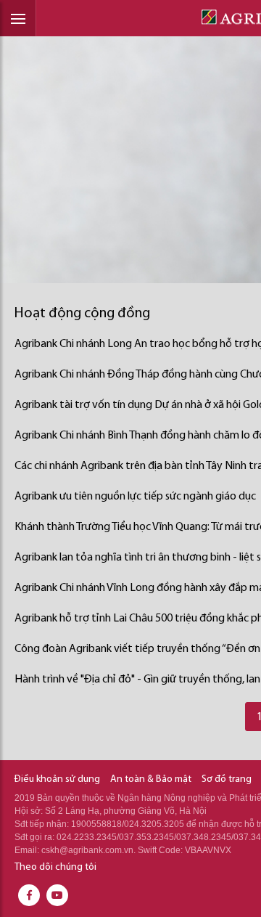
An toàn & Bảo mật (150, 779)
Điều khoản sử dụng (57, 779)
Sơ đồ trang (227, 779)
